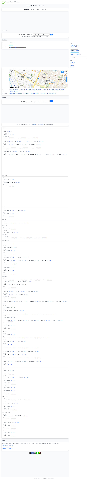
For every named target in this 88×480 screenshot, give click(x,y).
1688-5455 (11, 44)
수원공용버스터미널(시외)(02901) (25, 89)
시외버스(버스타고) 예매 (75, 51)
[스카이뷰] (65, 72)
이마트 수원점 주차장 (44, 93)
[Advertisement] (35, 20)
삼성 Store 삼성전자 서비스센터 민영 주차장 (31, 93)
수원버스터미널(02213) (13, 91)
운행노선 (38, 9)
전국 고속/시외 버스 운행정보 (11, 1)
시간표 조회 (26, 9)
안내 (7, 131)
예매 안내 (44, 9)
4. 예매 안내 (72, 66)
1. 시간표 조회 (72, 62)
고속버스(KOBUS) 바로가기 (7, 445)
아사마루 (45, 478)
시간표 (10, 131)
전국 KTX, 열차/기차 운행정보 (75, 54)
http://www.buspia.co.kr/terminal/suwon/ (17, 47)
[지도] (62, 72)
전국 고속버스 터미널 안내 (75, 45)
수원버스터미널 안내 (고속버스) (37, 124)
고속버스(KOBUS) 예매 (74, 49)
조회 (51, 34)
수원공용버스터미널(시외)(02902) (48, 89)
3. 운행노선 (72, 65)
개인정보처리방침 (51, 478)
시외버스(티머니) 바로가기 (7, 446)
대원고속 (20, 93)
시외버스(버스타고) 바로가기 (7, 448)
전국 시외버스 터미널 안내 (75, 46)
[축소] (67, 83)
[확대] (67, 74)
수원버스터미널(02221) (59, 89)
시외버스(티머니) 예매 (74, 50)
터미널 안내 (33, 9)
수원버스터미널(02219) (13, 89)
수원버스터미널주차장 (13, 93)
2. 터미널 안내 (72, 63)
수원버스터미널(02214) (36, 89)
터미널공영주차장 (52, 93)
